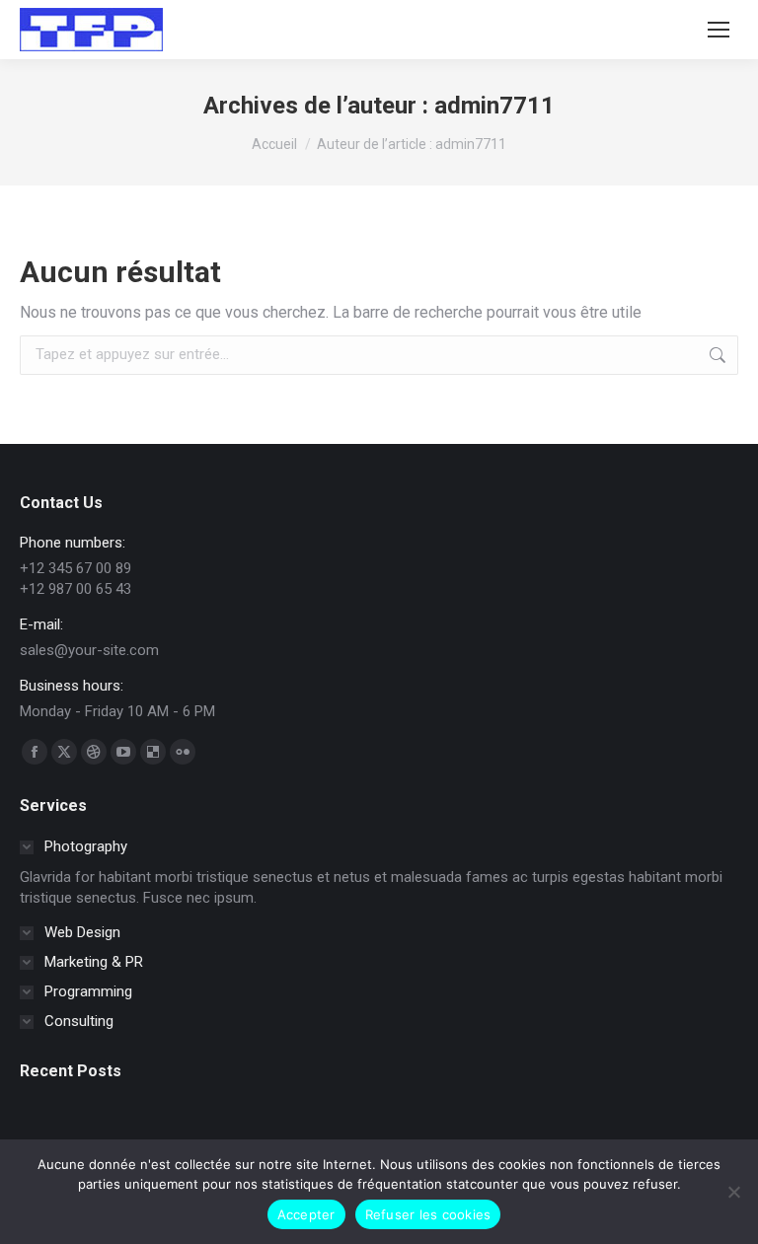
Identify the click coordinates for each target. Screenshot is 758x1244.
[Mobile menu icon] (718, 29)
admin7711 (494, 105)
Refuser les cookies (428, 1214)
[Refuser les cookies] (733, 1192)
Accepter (306, 1214)
